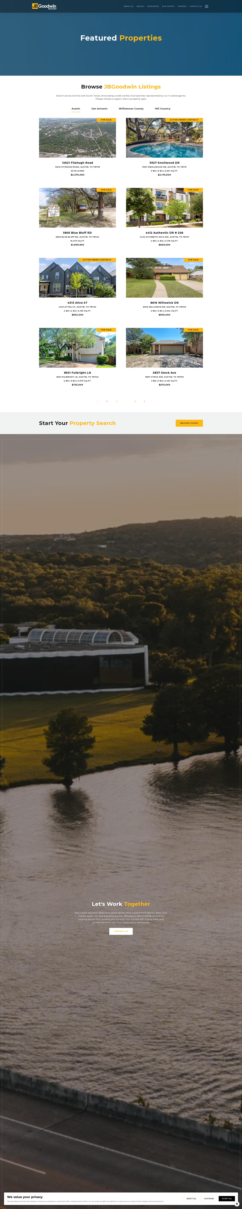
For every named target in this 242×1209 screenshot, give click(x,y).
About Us (128, 6)
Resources (153, 6)
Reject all (191, 1199)
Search (140, 6)
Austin (76, 108)
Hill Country (163, 108)
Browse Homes (189, 423)
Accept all (227, 1199)
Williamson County (131, 108)
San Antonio (100, 108)
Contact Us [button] (121, 931)
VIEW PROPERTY (78, 148)
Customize (209, 1199)
